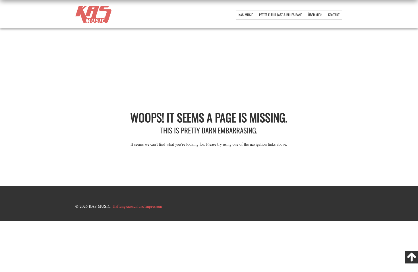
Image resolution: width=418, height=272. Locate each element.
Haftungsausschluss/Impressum (137, 206)
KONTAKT (334, 14)
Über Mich (315, 14)
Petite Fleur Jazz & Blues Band (280, 14)
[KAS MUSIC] (93, 21)
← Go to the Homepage (209, 158)
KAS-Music (246, 14)
